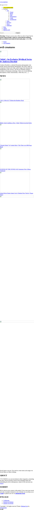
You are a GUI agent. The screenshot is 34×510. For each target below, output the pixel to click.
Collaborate (6, 500)
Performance (13, 16)
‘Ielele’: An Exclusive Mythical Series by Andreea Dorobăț (16, 60)
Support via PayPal (8, 503)
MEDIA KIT (6, 30)
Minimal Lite (24, 506)
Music (11, 13)
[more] (1, 483)
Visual (11, 12)
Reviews (9, 22)
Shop (4, 27)
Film (11, 15)
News (8, 24)
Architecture (13, 19)
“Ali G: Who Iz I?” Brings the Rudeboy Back (12, 100)
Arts (8, 10)
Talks (8, 21)
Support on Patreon (8, 502)
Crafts (11, 18)
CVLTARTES (4, 2)
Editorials (9, 25)
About (5, 28)
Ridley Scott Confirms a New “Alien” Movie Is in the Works (16, 123)
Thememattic (3, 507)
